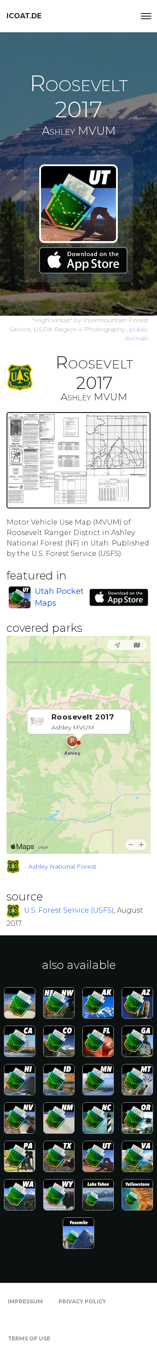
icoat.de (24, 16)
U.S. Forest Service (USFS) (69, 911)
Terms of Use (29, 1338)
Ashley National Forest (62, 866)
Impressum (25, 1301)
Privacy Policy (82, 1301)
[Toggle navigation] (146, 16)
